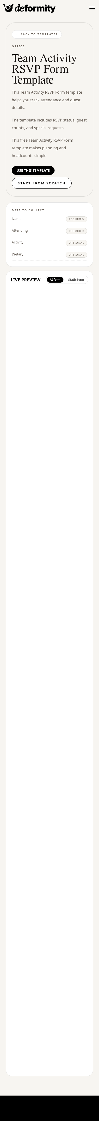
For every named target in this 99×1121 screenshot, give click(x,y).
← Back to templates (37, 34)
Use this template (33, 170)
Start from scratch (42, 183)
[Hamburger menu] (92, 8)
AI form (55, 280)
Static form (76, 280)
